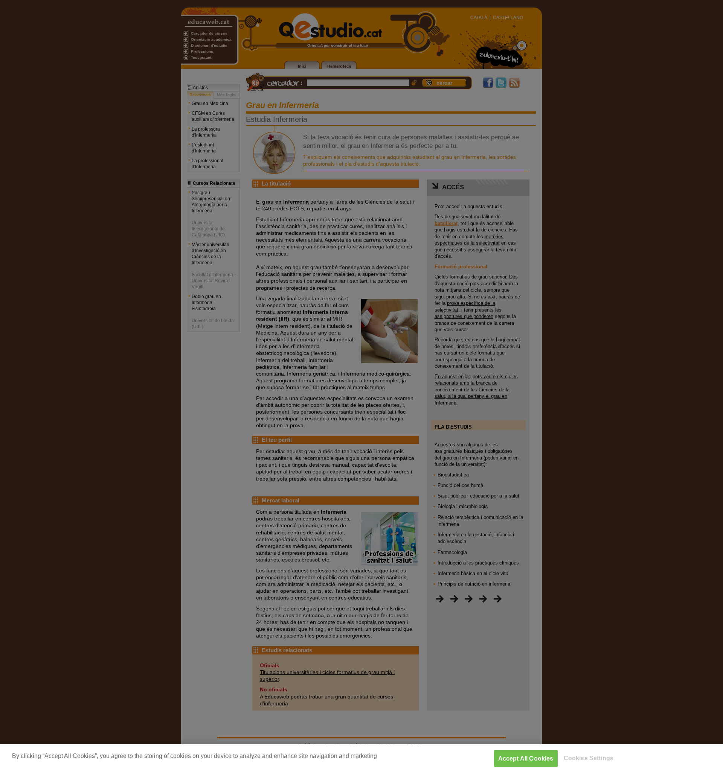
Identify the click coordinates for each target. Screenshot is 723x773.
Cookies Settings (589, 758)
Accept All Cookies (526, 758)
